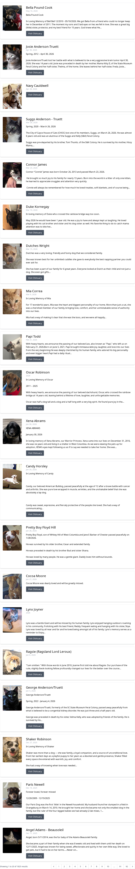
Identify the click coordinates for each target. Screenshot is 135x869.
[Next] (132, 866)
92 (127, 866)
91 (120, 866)
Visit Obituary (35, 33)
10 (108, 866)
